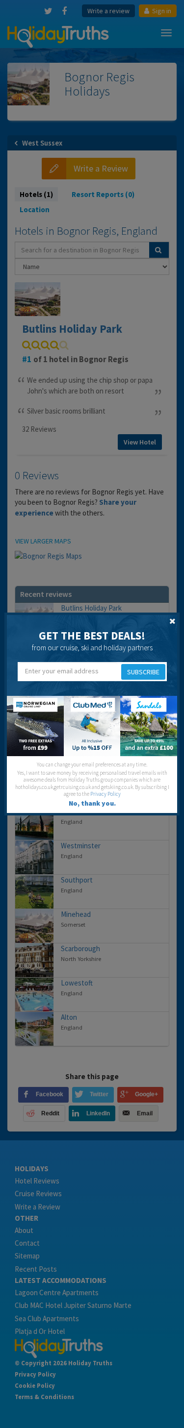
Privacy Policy (105, 793)
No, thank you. (92, 803)
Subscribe (143, 671)
